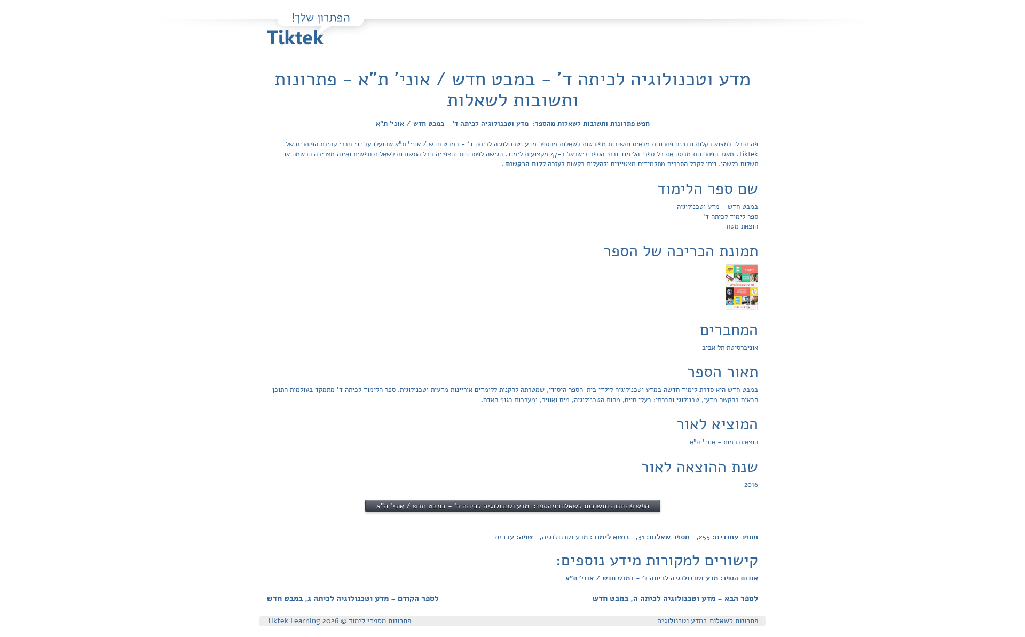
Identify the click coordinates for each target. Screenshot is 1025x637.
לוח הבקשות (522, 164)
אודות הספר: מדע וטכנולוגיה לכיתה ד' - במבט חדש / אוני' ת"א (661, 578)
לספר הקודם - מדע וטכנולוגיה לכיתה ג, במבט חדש (353, 598)
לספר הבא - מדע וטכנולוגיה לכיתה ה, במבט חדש (675, 598)
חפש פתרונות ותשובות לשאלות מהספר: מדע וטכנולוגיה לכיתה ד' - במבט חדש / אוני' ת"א (513, 124)
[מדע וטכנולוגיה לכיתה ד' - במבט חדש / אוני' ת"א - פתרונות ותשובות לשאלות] (742, 287)
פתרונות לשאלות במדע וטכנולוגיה (707, 621)
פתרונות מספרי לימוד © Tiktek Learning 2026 (339, 621)
